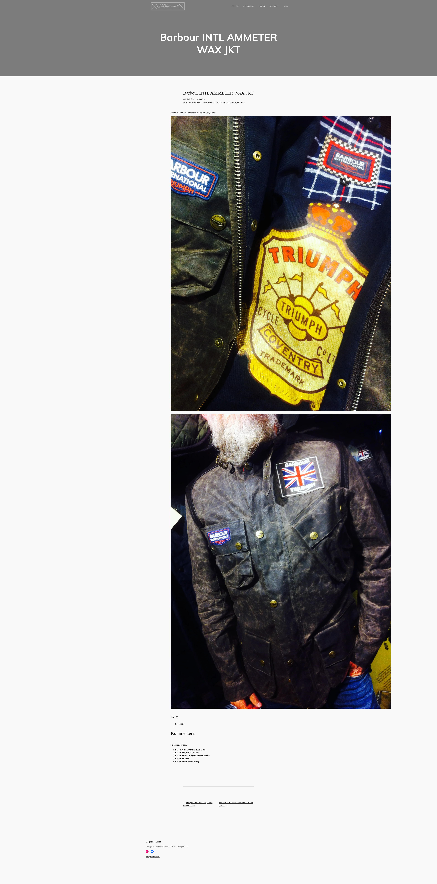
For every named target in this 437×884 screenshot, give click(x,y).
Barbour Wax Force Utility (187, 761)
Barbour (187, 102)
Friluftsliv (196, 102)
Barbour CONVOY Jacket (187, 753)
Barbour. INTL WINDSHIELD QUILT (191, 750)
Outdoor (241, 102)
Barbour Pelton (182, 759)
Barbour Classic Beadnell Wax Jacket (192, 756)
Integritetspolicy (153, 857)
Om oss (235, 6)
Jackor (204, 102)
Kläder (211, 102)
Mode (225, 102)
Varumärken (248, 6)
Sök (286, 6)
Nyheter (261, 6)
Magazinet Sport (153, 842)
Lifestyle (218, 102)
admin (202, 99)
